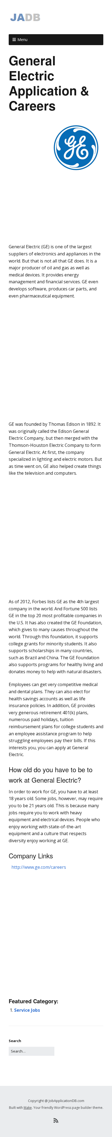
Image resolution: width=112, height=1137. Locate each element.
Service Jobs (27, 1010)
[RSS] (56, 1120)
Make (28, 1107)
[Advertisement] (56, 233)
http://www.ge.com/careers (38, 867)
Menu (22, 39)
